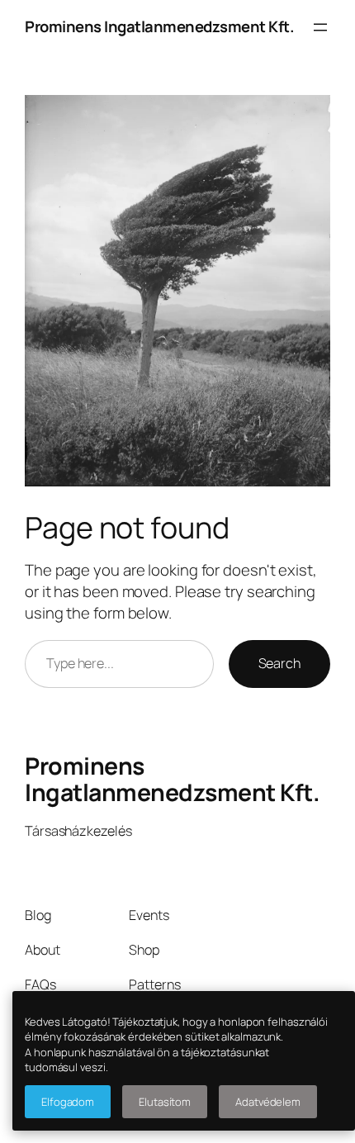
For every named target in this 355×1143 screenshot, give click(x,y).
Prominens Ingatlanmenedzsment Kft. (159, 26)
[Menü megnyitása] (320, 27)
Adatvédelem (268, 1101)
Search (279, 663)
